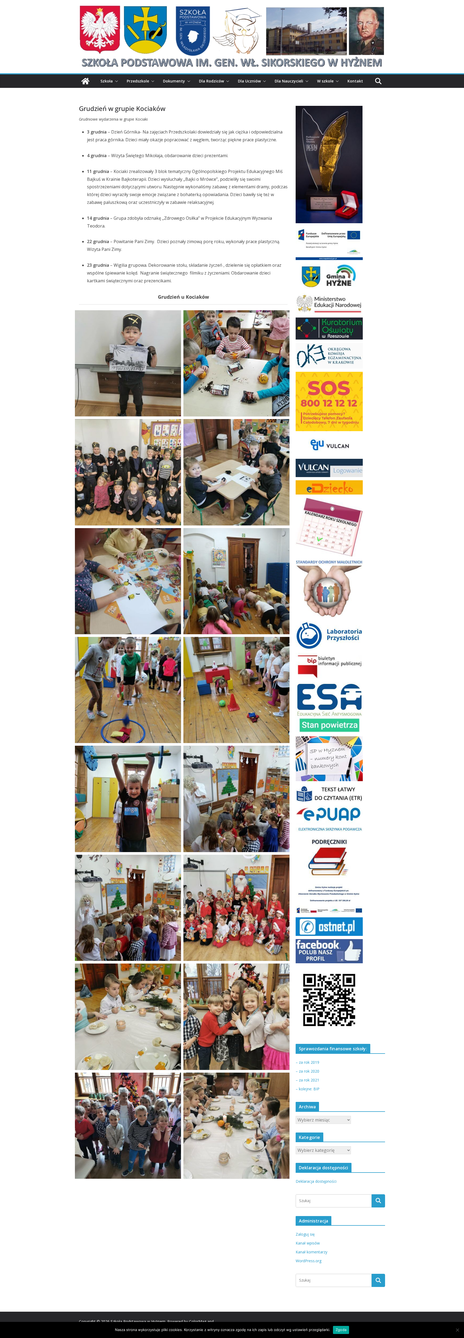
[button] (115, 81)
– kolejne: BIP (308, 1088)
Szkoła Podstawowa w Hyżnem (138, 1321)
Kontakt (355, 81)
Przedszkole (138, 81)
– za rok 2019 (307, 1062)
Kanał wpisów (308, 1243)
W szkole (325, 81)
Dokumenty (174, 81)
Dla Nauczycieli (289, 81)
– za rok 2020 (307, 1071)
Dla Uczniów (249, 81)
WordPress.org (308, 1260)
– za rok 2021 (307, 1080)
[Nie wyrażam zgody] (457, 1330)
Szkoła (106, 81)
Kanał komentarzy (311, 1251)
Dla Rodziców (211, 81)
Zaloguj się (305, 1234)
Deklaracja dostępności (316, 1181)
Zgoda (341, 1330)
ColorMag (197, 1321)
